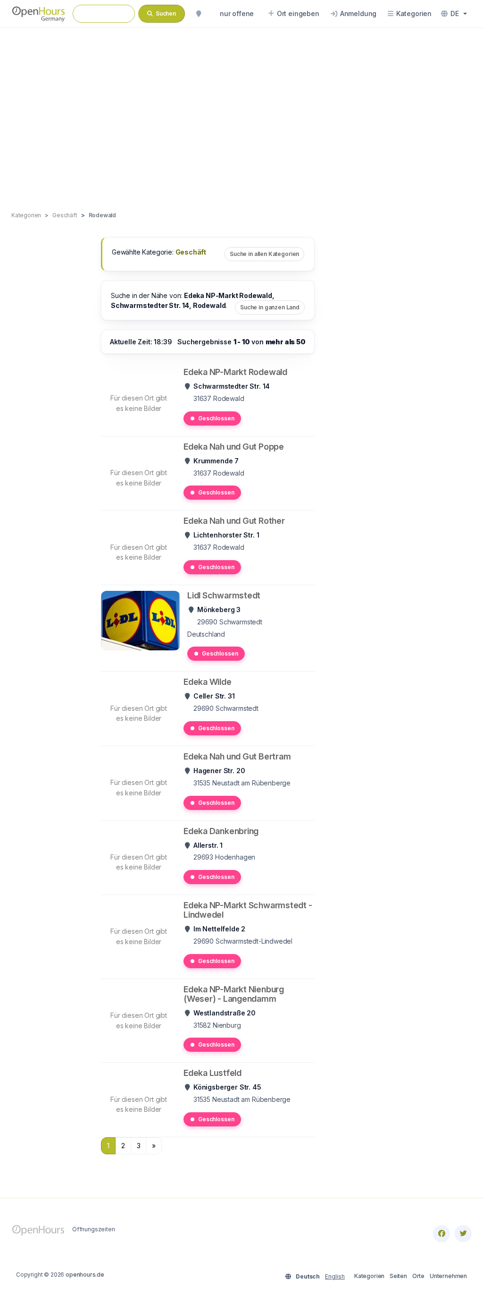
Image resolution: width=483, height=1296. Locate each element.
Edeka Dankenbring (220, 831)
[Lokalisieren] (199, 14)
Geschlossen (216, 418)
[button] (454, 14)
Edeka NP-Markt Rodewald (235, 372)
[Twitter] (463, 1233)
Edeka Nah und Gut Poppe (233, 447)
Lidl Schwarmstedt (223, 595)
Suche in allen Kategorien (264, 253)
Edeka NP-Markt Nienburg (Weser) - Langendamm (233, 994)
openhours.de (85, 1274)
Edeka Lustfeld (212, 1073)
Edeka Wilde (207, 682)
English (335, 1276)
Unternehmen (448, 1275)
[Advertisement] (241, 109)
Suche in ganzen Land (270, 307)
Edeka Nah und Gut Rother (234, 521)
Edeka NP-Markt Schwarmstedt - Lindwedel (247, 910)
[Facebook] (441, 1233)
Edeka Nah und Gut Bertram (237, 756)
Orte (418, 1275)
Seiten (398, 1275)
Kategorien (369, 1275)
